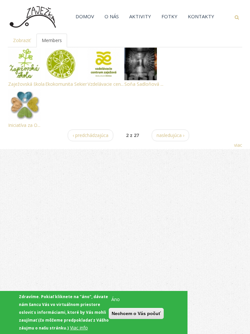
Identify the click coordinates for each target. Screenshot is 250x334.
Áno (115, 299)
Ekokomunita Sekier (66, 84)
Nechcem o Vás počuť (136, 313)
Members (54, 42)
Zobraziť (22, 40)
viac (238, 145)
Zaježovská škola (26, 84)
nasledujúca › (170, 135)
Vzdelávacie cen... (106, 84)
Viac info (79, 328)
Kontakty (201, 16)
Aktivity (140, 16)
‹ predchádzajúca (90, 135)
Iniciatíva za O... (24, 125)
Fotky (169, 16)
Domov (85, 16)
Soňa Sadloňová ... (143, 84)
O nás (111, 16)
